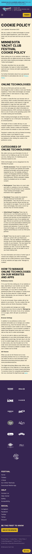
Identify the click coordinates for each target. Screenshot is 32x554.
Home (3, 474)
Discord (3, 519)
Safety (3, 498)
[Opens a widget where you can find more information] (26, 551)
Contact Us (5, 493)
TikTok (3, 517)
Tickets (3, 477)
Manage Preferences (6, 541)
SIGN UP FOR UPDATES (10, 530)
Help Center (5, 496)
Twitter (3, 514)
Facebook (4, 511)
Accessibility (5, 501)
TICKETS (26, 15)
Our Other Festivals (8, 482)
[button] (2, 15)
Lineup (3, 480)
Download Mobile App (8, 485)
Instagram (4, 509)
